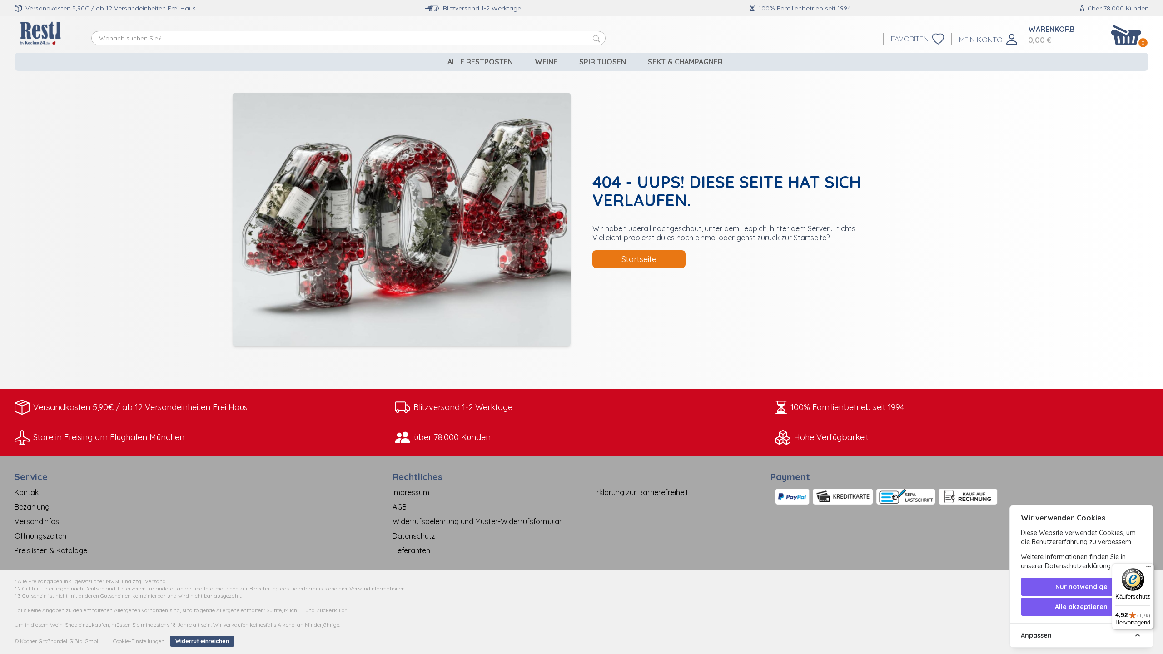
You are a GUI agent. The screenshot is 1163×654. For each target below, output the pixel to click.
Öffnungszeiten (40, 535)
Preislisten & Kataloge (51, 550)
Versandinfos (37, 521)
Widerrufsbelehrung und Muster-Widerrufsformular (477, 521)
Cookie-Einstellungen (138, 641)
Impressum (411, 492)
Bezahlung (32, 506)
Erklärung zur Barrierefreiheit (640, 492)
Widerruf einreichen (202, 641)
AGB (400, 506)
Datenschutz (414, 535)
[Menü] (1148, 568)
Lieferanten (411, 550)
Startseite (638, 259)
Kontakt (28, 492)
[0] (1126, 35)
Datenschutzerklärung (1078, 566)
